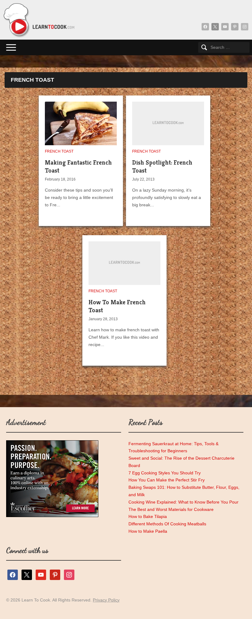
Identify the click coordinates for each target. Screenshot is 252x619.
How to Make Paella (147, 531)
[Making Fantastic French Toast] (85, 128)
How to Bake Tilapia (147, 516)
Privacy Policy (106, 600)
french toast (59, 151)
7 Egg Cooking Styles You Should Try (164, 472)
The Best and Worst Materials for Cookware (171, 509)
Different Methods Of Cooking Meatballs (167, 523)
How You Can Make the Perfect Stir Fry (166, 479)
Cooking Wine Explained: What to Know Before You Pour (183, 502)
